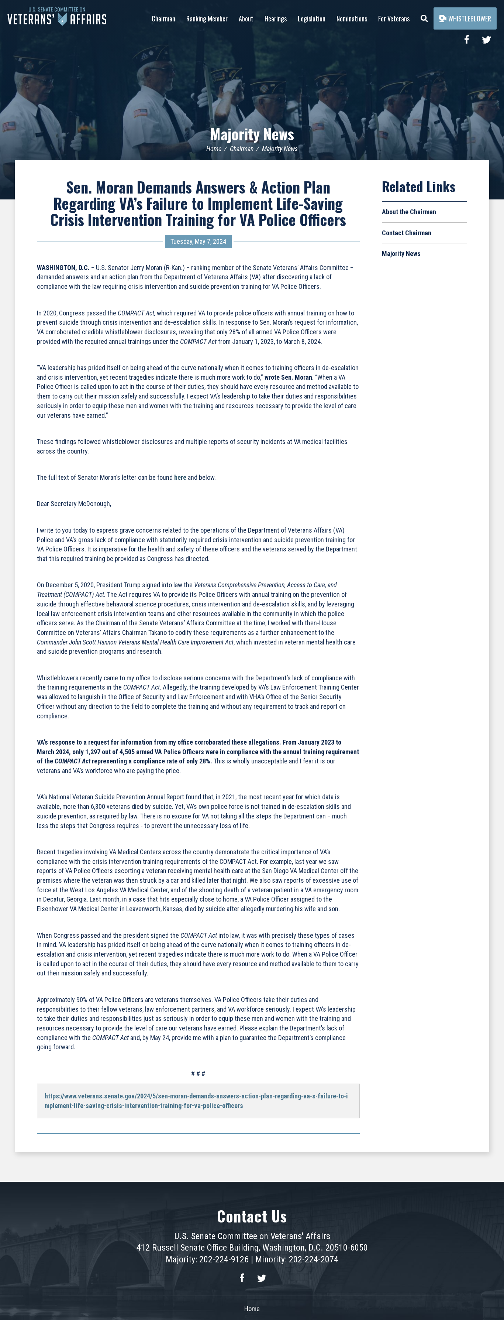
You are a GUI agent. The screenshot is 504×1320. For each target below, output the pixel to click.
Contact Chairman (406, 233)
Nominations (351, 18)
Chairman (163, 18)
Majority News (252, 134)
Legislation (311, 18)
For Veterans (394, 18)
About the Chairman (409, 212)
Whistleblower (469, 18)
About (246, 18)
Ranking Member (207, 18)
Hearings (276, 18)
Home (213, 149)
